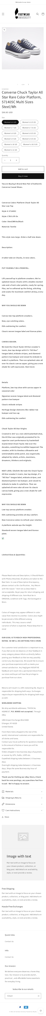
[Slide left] (17, 84)
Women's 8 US (10, 133)
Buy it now (23, 176)
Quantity (5, 155)
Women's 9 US (10, 139)
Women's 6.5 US (29, 122)
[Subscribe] (38, 996)
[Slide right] (28, 84)
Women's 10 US (10, 144)
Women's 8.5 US (29, 133)
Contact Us (9, 941)
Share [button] (7, 817)
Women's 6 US (10, 122)
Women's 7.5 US (29, 128)
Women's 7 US (10, 128)
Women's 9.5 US (29, 139)
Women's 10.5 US (30, 144)
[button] (3, 14)
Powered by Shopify (31, 1011)
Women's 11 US (10, 150)
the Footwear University (19, 1011)
